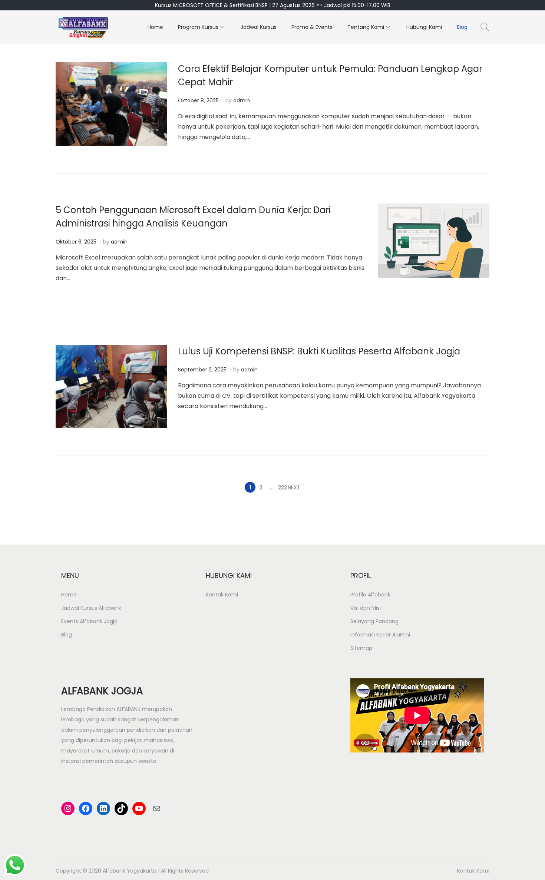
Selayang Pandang (374, 621)
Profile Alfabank (370, 594)
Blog (66, 634)
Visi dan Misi (365, 608)
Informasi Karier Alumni (380, 634)
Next (294, 487)
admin (241, 100)
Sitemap (361, 648)
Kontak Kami (222, 594)
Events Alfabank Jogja (89, 621)
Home (69, 594)
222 (282, 487)
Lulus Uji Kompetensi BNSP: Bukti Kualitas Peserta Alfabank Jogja (319, 351)
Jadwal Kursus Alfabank (91, 608)
